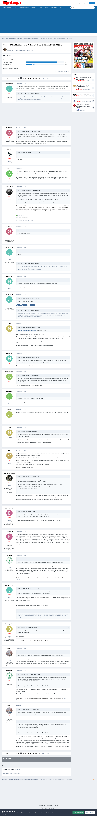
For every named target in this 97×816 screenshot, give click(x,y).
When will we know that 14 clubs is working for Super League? (82, 87)
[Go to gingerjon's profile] (9, 560)
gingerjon (9, 555)
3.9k (10, 520)
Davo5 (9, 149)
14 (28, 78)
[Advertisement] (48, 23)
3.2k (10, 199)
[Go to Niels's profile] (9, 328)
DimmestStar (35, 190)
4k (10, 403)
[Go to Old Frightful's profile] (9, 629)
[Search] (93, 7)
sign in (8, 70)
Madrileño (9, 451)
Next (36, 78)
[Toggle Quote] (18, 93)
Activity (46, 7)
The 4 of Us (9, 186)
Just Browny (9, 83)
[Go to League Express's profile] (74, 105)
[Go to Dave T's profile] (9, 653)
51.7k (10, 660)
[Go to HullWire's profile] (9, 281)
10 (18, 78)
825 (10, 463)
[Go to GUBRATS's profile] (9, 133)
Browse (40, 7)
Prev (7, 78)
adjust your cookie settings (45, 812)
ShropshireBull (35, 230)
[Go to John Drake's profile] (5, 49)
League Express (53, 7)
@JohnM (32, 305)
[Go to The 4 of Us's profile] (9, 192)
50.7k (10, 567)
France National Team (81, 100)
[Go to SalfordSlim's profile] (9, 377)
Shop (15, 7)
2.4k (10, 485)
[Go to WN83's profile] (9, 173)
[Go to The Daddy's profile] (74, 101)
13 (25, 78)
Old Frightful (9, 624)
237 (10, 288)
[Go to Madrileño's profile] (9, 456)
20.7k (10, 140)
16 (33, 78)
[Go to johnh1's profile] (9, 414)
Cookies (56, 805)
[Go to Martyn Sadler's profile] (74, 86)
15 (30, 78)
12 (23, 78)
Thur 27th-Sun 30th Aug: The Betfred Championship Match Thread (83, 106)
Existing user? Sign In (81, 2)
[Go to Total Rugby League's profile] (74, 78)
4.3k (10, 335)
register (12, 70)
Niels (9, 323)
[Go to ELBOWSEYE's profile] (9, 513)
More (61, 7)
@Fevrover (24, 305)
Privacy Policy (42, 805)
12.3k (10, 161)
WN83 (9, 168)
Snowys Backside (9, 473)
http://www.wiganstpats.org (22, 217)
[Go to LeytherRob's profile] (9, 396)
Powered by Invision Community (48, 808)
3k (10, 181)
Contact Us (49, 805)
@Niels (18, 305)
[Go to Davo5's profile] (9, 154)
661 (10, 384)
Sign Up (92, 2)
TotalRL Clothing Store (24, 7)
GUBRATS (9, 128)
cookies (11, 812)
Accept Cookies (79, 812)
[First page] (4, 78)
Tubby (32, 280)
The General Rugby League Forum (25, 50)
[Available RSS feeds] (93, 780)
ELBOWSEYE (9, 508)
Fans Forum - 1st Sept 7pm (82, 94)
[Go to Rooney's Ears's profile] (74, 95)
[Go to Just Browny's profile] (9, 89)
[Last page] (39, 78)
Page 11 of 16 (45, 78)
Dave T (9, 648)
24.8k (10, 636)
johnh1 (9, 409)
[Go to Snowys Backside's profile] (9, 478)
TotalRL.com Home (7, 7)
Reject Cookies (90, 812)
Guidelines (33, 7)
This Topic (87, 7)
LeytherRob (33, 375)
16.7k (10, 96)
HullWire (9, 276)
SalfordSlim (9, 371)
